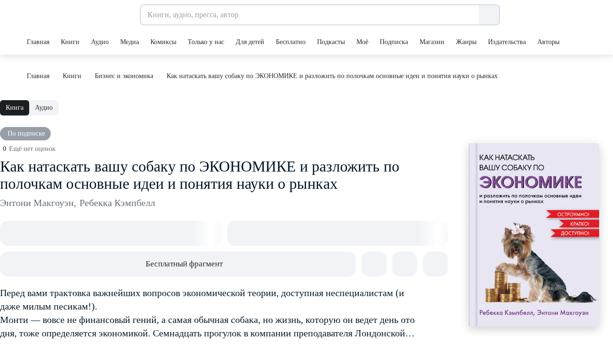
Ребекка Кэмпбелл (117, 202)
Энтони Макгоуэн (38, 202)
